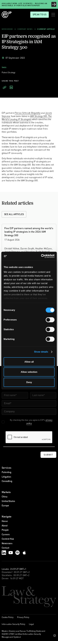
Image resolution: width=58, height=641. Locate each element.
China (4, 496)
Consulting (7, 481)
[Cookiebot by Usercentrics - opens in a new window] (41, 256)
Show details (41, 351)
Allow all (29, 361)
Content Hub (8, 538)
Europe (5, 505)
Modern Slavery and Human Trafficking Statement (23, 631)
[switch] (50, 319)
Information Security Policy (13, 624)
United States (8, 501)
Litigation (6, 476)
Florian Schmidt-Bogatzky (27, 113)
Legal (31, 624)
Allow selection (29, 372)
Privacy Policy (23, 617)
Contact (5, 547)
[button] (53, 14)
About (4, 525)
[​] (4, 87)
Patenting (6, 472)
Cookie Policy (7, 617)
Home (5, 521)
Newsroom (7, 543)
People (5, 530)
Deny (29, 382)
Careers (6, 534)
